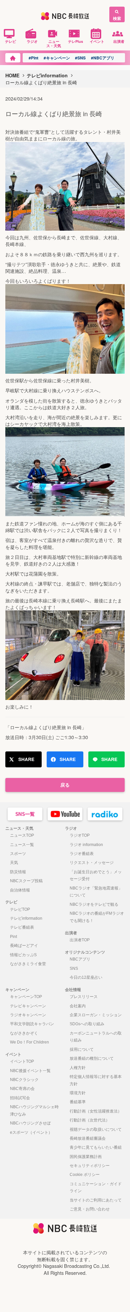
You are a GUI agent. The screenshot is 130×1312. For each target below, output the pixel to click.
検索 (117, 18)
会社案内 (78, 1006)
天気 (14, 862)
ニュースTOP (22, 835)
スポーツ (18, 853)
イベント (97, 41)
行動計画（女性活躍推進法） (96, 1111)
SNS (74, 968)
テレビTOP (20, 909)
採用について (82, 1049)
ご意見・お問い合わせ (90, 1209)
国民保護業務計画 (86, 1156)
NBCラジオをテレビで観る (94, 904)
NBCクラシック (24, 1079)
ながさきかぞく (24, 1033)
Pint (13, 936)
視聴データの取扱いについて (96, 1129)
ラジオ (32, 41)
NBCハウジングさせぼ (30, 1123)
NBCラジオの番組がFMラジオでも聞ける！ (97, 917)
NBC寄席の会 (22, 1088)
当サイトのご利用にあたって (96, 1200)
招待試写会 (20, 1098)
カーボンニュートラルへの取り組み (96, 1037)
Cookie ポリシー (85, 1174)
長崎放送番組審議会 (88, 1138)
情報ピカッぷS (23, 955)
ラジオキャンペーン (28, 1015)
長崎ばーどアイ (24, 945)
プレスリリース (84, 996)
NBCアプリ (80, 959)
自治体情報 (20, 890)
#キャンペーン (57, 58)
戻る (65, 785)
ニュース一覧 (22, 844)
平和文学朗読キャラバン (32, 1024)
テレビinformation (47, 75)
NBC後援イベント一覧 (30, 1070)
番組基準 (78, 1102)
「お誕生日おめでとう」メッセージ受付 (96, 876)
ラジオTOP (80, 835)
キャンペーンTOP (26, 996)
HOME (12, 75)
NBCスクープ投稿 (26, 881)
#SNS (80, 58)
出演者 (118, 41)
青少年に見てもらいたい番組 (96, 1147)
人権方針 (78, 1067)
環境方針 (78, 1093)
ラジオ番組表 (82, 853)
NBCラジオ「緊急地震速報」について (96, 892)
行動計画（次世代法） (90, 1120)
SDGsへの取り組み (87, 1024)
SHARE (26, 759)
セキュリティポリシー (90, 1165)
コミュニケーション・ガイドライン (96, 1188)
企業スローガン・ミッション (96, 1015)
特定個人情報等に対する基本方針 (96, 1080)
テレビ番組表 (22, 927)
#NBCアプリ (102, 58)
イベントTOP (22, 1061)
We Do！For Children (29, 1042)
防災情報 (18, 872)
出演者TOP (80, 940)
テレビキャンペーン (28, 1006)
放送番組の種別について (92, 1058)
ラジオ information (86, 844)
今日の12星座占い (86, 977)
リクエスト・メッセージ (92, 862)
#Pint (33, 58)
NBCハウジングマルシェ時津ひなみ (34, 1111)
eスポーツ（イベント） (31, 1132)
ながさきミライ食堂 (28, 964)
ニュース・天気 (53, 43)
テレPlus (75, 41)
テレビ (10, 41)
